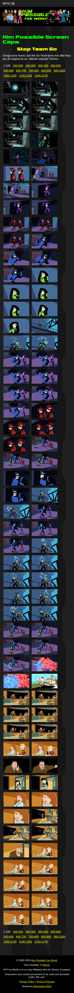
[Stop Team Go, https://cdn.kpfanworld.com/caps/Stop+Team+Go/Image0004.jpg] (44, 112)
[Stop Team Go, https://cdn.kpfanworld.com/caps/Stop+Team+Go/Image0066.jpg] (44, 636)
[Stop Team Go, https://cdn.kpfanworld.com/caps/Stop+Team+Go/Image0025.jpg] (16, 298)
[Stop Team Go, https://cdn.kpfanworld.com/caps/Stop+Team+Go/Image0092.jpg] (44, 856)
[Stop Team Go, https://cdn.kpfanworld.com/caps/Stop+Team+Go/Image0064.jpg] (44, 619)
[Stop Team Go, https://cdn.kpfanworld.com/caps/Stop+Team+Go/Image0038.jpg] (44, 399)
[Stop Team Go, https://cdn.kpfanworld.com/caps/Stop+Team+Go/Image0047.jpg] (16, 484)
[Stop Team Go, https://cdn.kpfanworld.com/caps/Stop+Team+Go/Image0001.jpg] (16, 95)
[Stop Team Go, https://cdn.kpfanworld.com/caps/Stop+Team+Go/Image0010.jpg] (44, 162)
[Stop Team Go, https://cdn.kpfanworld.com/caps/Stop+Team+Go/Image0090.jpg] (44, 839)
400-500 (56, 65)
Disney (46, 965)
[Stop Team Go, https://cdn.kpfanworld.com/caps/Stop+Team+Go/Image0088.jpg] (44, 822)
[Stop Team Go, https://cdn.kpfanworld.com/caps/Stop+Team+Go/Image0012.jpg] (44, 179)
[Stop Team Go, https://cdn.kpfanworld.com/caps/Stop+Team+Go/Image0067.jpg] (16, 653)
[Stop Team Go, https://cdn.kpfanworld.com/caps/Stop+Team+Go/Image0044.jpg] (44, 450)
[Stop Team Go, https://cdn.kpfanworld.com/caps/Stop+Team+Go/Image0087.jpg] (16, 822)
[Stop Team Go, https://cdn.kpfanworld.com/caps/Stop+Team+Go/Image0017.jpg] (16, 230)
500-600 (8, 70)
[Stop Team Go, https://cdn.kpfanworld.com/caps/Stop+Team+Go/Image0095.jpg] (16, 890)
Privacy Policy (26, 981)
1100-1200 (25, 75)
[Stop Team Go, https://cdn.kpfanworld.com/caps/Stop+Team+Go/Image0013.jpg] (16, 196)
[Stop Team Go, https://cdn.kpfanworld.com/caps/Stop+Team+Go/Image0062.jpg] (44, 602)
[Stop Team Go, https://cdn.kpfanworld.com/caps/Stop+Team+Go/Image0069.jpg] (16, 670)
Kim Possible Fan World (44, 960)
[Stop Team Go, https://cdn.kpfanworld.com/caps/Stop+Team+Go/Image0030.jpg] (44, 332)
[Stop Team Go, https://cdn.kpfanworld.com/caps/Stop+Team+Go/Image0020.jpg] (44, 247)
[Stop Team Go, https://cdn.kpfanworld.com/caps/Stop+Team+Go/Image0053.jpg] (16, 535)
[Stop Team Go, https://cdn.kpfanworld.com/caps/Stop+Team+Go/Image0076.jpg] (44, 721)
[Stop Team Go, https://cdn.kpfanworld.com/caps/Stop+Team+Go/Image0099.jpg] (16, 924)
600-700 (21, 70)
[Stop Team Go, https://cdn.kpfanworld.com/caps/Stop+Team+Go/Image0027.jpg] (16, 315)
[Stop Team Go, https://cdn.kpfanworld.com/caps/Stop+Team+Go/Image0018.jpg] (44, 230)
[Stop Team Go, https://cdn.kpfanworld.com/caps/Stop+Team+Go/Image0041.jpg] (16, 433)
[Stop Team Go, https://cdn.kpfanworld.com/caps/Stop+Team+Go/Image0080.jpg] (44, 755)
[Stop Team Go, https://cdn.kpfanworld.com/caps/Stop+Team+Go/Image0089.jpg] (16, 839)
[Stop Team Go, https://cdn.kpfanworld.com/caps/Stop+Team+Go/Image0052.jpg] (44, 518)
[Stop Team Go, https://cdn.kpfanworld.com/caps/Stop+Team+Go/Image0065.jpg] (16, 636)
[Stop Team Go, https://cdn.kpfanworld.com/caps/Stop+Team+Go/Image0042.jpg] (44, 433)
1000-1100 (10, 75)
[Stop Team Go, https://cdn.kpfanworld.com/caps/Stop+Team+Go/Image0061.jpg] (16, 602)
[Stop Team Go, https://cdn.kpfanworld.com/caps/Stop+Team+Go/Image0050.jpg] (44, 501)
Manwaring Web (42, 986)
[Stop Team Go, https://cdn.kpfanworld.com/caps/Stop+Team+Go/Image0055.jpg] (16, 551)
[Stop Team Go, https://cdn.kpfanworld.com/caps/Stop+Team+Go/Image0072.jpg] (44, 687)
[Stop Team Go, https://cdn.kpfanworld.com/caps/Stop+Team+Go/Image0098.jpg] (44, 907)
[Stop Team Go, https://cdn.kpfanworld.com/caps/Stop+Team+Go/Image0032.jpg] (44, 348)
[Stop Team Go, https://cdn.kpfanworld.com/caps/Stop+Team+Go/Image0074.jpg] (44, 704)
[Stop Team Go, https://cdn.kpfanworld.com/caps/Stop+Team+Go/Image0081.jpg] (16, 771)
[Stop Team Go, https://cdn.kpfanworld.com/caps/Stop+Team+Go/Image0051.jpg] (16, 518)
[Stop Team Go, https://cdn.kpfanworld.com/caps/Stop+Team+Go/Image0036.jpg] (44, 382)
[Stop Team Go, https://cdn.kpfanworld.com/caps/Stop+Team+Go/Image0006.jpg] (44, 129)
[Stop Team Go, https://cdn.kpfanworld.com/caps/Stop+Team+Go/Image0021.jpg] (16, 264)
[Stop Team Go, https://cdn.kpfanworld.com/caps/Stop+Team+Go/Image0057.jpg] (16, 568)
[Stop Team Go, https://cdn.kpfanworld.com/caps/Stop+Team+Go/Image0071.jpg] (16, 687)
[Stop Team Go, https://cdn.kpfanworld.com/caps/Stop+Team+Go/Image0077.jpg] (16, 737)
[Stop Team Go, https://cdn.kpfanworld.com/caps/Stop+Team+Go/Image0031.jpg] (16, 348)
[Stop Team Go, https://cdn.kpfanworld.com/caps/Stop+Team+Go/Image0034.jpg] (44, 365)
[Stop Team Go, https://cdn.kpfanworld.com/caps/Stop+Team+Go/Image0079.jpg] (16, 755)
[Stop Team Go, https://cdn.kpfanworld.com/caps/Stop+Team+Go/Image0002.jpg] (44, 95)
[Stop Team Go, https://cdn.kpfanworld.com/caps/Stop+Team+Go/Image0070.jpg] (44, 670)
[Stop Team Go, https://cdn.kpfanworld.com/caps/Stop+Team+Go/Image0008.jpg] (44, 146)
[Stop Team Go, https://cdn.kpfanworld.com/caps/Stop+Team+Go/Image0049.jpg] (16, 501)
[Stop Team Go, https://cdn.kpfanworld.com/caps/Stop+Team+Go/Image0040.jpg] (44, 416)
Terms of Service (45, 981)
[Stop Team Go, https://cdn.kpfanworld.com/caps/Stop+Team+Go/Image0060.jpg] (44, 585)
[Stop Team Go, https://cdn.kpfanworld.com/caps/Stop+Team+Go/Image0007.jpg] (16, 146)
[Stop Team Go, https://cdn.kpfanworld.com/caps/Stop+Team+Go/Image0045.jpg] (16, 467)
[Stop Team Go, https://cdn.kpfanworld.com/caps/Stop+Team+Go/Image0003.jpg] (16, 112)
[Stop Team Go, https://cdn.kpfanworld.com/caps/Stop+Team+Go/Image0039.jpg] (16, 416)
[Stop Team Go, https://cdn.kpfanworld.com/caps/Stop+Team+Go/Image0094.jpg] (44, 873)
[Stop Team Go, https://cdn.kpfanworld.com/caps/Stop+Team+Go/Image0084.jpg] (44, 788)
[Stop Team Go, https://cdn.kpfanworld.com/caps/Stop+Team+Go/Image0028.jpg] (44, 315)
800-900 (46, 70)
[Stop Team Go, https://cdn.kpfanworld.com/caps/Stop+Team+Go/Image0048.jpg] (44, 484)
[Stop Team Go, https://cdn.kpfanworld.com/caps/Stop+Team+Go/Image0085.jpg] (16, 805)
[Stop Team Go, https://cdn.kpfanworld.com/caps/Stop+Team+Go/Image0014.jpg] (44, 196)
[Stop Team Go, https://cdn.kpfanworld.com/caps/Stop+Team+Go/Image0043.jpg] (16, 450)
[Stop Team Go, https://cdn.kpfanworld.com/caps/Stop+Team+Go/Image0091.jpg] (16, 856)
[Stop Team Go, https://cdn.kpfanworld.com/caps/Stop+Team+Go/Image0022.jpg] (44, 264)
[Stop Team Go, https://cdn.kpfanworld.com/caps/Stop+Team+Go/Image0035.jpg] (16, 382)
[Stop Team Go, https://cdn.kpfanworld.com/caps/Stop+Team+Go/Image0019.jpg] (16, 247)
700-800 (34, 70)
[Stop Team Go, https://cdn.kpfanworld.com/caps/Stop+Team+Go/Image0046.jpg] (44, 467)
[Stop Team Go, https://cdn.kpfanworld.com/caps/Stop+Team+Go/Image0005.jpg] (16, 129)
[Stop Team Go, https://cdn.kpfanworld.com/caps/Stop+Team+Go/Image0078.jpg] (44, 737)
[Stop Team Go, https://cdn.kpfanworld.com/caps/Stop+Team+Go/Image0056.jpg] (44, 551)
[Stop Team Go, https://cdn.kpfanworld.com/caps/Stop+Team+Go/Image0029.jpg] (16, 332)
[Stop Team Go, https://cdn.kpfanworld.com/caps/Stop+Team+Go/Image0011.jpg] (16, 179)
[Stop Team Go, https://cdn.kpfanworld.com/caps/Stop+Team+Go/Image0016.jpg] (44, 213)
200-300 (30, 65)
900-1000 (59, 70)
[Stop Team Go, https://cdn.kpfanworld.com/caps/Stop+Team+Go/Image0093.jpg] (16, 873)
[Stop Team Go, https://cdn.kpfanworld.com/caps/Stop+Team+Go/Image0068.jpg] (44, 653)
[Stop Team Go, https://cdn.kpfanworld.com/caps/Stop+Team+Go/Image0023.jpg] (16, 281)
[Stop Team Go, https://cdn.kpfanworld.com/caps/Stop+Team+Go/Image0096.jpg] (44, 890)
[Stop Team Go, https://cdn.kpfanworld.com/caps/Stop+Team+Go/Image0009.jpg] (16, 162)
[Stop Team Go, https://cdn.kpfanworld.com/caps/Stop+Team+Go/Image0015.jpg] (16, 213)
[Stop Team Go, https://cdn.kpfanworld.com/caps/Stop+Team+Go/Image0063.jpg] (16, 619)
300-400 (43, 65)
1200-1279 (41, 75)
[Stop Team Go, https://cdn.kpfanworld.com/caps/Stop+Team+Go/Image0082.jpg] (44, 771)
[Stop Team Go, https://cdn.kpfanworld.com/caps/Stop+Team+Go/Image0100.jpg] (44, 924)
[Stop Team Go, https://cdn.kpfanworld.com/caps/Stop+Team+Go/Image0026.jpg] (44, 298)
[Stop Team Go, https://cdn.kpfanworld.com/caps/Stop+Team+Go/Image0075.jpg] (16, 721)
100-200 (18, 65)
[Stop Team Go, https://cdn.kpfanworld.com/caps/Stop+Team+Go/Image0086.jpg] (44, 805)
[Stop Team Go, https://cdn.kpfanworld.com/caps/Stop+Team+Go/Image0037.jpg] (16, 399)
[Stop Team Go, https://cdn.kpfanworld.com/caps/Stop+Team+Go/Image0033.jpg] (16, 365)
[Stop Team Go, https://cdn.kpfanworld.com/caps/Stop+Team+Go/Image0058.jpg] (44, 568)
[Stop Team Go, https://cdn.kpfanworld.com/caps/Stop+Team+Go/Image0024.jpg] (44, 281)
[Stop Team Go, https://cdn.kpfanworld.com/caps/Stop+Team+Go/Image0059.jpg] (16, 585)
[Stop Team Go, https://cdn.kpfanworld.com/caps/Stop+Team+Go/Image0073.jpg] (16, 704)
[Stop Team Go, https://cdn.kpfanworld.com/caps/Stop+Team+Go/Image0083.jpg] (16, 788)
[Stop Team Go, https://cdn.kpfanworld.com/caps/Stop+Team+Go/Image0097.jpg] (16, 907)
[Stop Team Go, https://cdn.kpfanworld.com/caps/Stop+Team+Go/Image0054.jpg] (44, 535)
